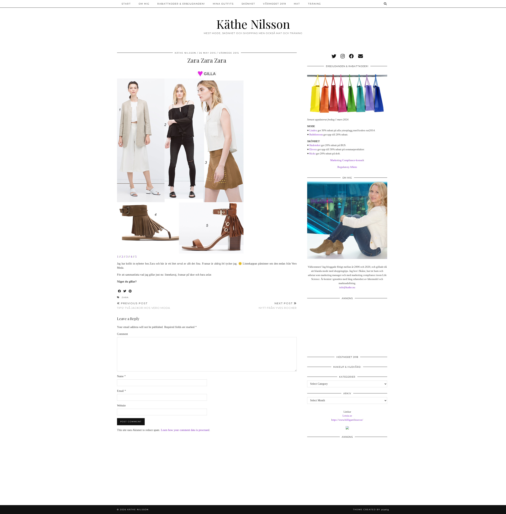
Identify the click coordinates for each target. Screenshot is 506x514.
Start (126, 3)
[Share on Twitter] (125, 291)
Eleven (313, 149)
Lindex (313, 130)
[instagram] (343, 56)
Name (121, 376)
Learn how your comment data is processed (185, 430)
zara (125, 297)
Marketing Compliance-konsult (347, 160)
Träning (314, 3)
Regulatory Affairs (347, 166)
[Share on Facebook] (119, 291)
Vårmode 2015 (229, 53)
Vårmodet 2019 (274, 3)
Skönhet (248, 3)
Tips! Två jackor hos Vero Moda (143, 305)
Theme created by (371, 509)
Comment (122, 334)
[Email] (360, 56)
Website (121, 405)
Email (121, 390)
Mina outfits (223, 3)
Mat (297, 3)
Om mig (144, 3)
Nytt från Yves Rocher (278, 305)
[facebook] (351, 56)
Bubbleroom (316, 134)
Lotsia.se (347, 415)
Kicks (312, 153)
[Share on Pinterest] (130, 291)
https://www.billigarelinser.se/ (347, 419)
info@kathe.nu (347, 287)
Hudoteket (315, 145)
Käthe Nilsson (253, 24)
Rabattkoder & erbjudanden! (181, 3)
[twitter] (333, 56)
